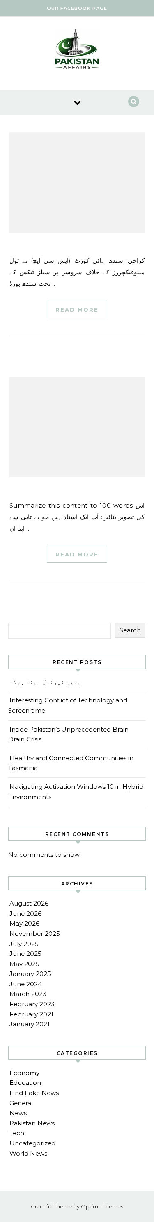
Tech (16, 1133)
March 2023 (27, 994)
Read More (77, 309)
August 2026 (28, 903)
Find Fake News (34, 1093)
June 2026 (25, 913)
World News (28, 1153)
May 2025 (24, 964)
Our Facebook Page (77, 8)
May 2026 (24, 923)
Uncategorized (32, 1143)
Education (25, 1082)
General (21, 1103)
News (18, 1113)
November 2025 (34, 933)
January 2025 (30, 974)
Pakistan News (32, 1123)
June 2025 (25, 954)
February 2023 (32, 1004)
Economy (24, 1073)
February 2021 (31, 1014)
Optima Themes (102, 1206)
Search (130, 630)
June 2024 (25, 984)
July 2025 (24, 944)
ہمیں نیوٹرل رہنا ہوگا (45, 682)
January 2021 (29, 1024)
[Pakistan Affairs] (77, 50)
